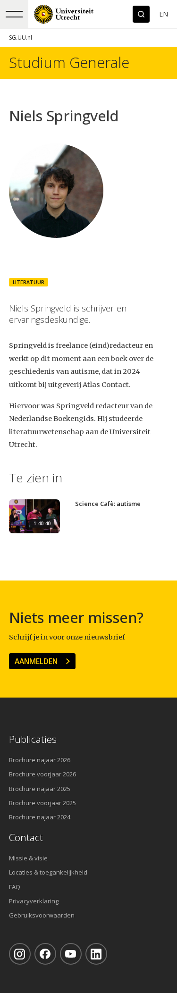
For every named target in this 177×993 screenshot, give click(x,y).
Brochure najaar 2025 (39, 788)
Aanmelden (36, 661)
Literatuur (28, 282)
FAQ (14, 887)
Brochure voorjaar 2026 (42, 774)
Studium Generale (69, 62)
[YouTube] (71, 954)
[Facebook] (45, 954)
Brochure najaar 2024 (39, 817)
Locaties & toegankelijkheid (48, 872)
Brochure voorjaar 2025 (42, 803)
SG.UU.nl (20, 38)
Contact (26, 837)
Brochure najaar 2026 (39, 760)
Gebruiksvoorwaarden (42, 915)
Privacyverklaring (34, 901)
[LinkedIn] (96, 954)
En (163, 13)
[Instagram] (20, 954)
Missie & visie (28, 858)
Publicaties (33, 739)
